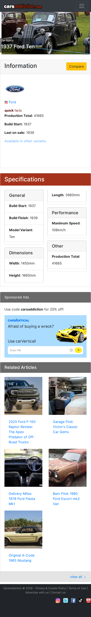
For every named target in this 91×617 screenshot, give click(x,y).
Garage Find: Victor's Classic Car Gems (65, 427)
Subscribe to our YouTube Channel (88, 600)
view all (76, 577)
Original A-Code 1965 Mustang (21, 557)
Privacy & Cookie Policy (51, 588)
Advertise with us (37, 592)
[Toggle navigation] (82, 6)
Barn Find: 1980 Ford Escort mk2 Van (66, 498)
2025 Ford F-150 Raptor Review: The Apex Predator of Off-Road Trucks (22, 432)
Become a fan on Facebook (73, 600)
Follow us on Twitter (65, 600)
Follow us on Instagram (58, 600)
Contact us (58, 592)
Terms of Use (77, 588)
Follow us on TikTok (80, 600)
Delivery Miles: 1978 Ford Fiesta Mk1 (22, 498)
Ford (12, 102)
